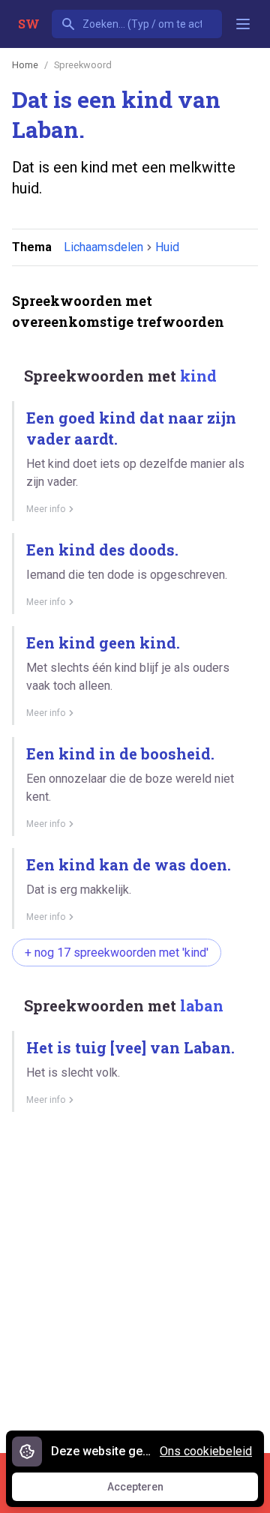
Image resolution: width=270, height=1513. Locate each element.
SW (29, 23)
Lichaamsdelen (103, 247)
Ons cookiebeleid (206, 1451)
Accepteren (149, 1490)
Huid (167, 247)
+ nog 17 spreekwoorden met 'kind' (116, 952)
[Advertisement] (135, 1277)
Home (25, 64)
